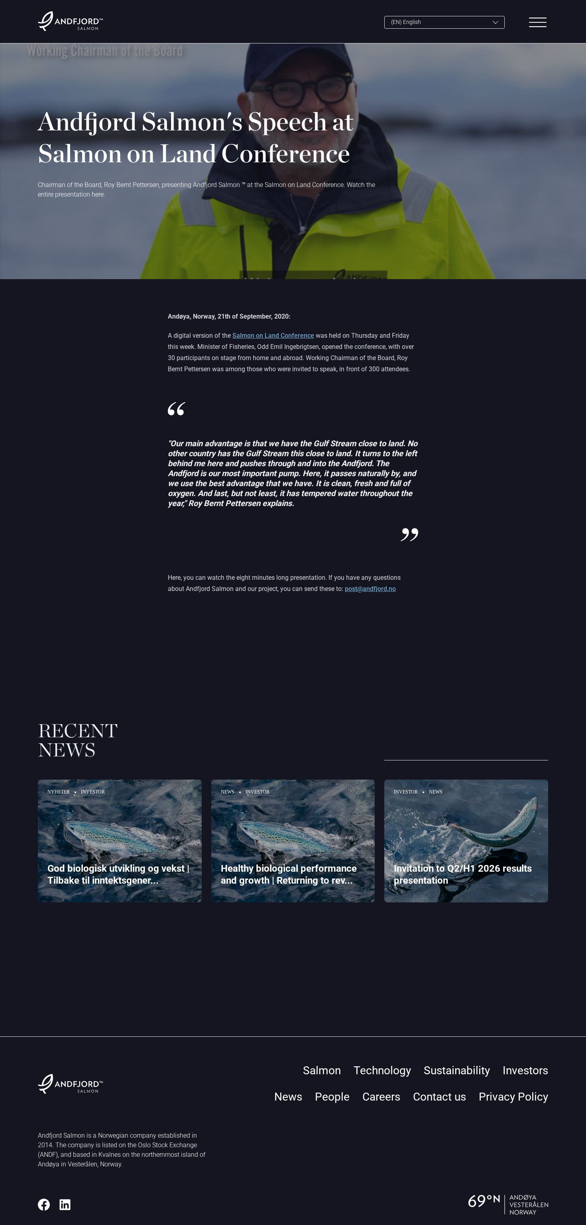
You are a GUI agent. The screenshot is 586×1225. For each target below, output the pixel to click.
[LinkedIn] (65, 1204)
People (332, 1096)
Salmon (322, 1070)
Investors (525, 1070)
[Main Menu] (538, 22)
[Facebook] (44, 1205)
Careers (381, 1096)
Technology (382, 1070)
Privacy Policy (513, 1096)
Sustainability (457, 1070)
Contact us (439, 1096)
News (288, 1096)
